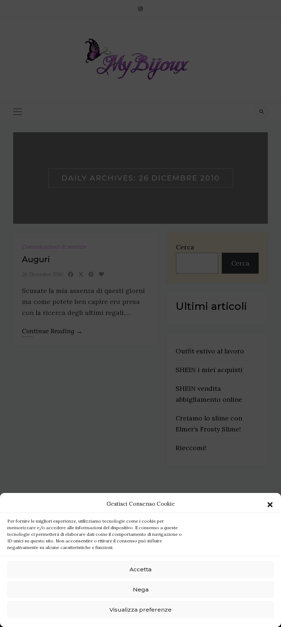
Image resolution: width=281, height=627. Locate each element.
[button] (270, 504)
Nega (141, 589)
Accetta (140, 569)
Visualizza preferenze (140, 609)
